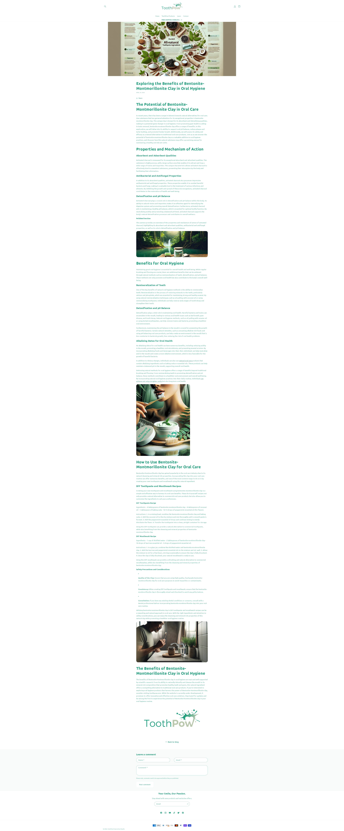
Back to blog (173, 742)
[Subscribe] (187, 804)
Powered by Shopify (119, 829)
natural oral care (185, 361)
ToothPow (111, 829)
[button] (105, 6)
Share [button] (140, 98)
